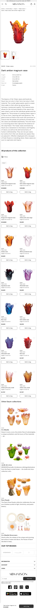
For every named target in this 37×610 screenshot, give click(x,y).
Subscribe (29, 578)
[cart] (31, 4)
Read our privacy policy (6, 582)
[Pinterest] (15, 587)
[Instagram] (21, 587)
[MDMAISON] (18, 4)
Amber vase (4, 251)
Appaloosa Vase (5, 285)
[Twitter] (27, 587)
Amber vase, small (25, 387)
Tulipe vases (22, 8)
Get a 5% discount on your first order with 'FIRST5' (18, 1)
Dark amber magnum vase (27, 183)
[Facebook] (10, 587)
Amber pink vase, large (26, 217)
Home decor (9, 8)
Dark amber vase (24, 319)
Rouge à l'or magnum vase (8, 217)
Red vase (22, 353)
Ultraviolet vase (24, 285)
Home (2, 8)
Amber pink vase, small (7, 387)
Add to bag (26, 606)
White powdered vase (26, 251)
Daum (15, 8)
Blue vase (3, 319)
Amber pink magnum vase (8, 183)
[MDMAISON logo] (18, 574)
